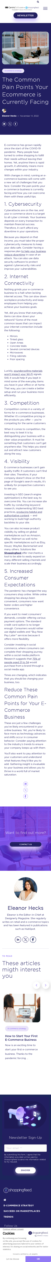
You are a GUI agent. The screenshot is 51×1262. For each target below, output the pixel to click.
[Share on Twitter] (10, 124)
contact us (25, 844)
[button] (45, 8)
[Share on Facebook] (15, 124)
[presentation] (36, 985)
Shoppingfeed (13, 553)
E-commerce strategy (13, 71)
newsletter (25, 15)
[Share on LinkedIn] (4, 124)
